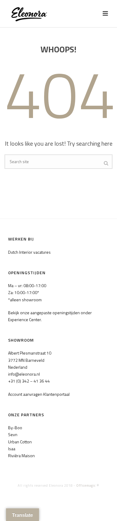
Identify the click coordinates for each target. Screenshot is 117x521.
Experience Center (24, 319)
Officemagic (86, 485)
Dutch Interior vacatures (29, 252)
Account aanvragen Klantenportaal (39, 394)
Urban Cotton (20, 442)
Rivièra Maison (21, 455)
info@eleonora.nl (24, 374)
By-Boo (15, 427)
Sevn (12, 434)
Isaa (11, 448)
